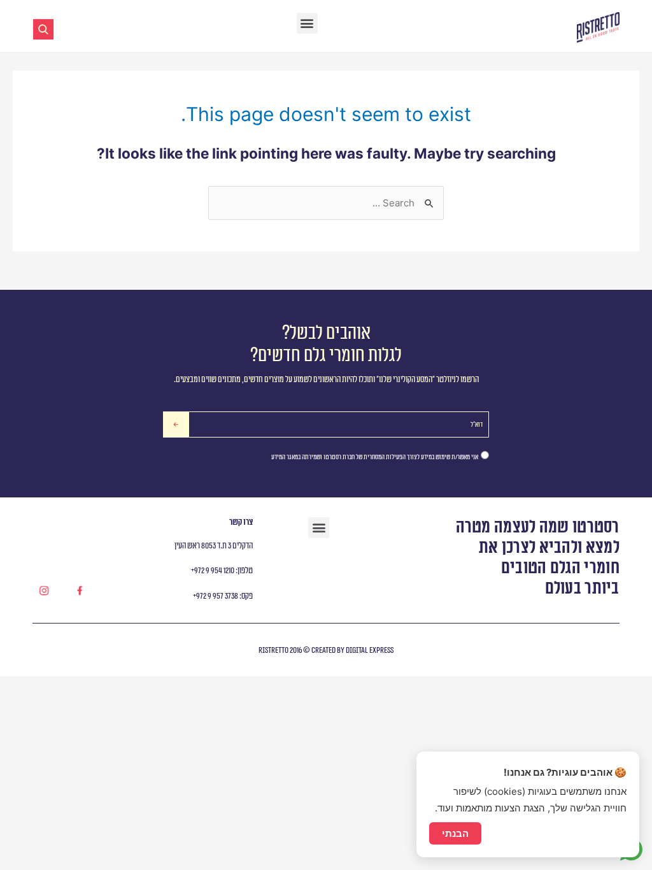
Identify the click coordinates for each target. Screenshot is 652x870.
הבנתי (455, 833)
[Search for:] (326, 203)
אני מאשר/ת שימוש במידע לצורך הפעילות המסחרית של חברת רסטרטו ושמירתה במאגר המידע (374, 457)
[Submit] (176, 424)
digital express (368, 650)
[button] (307, 23)
